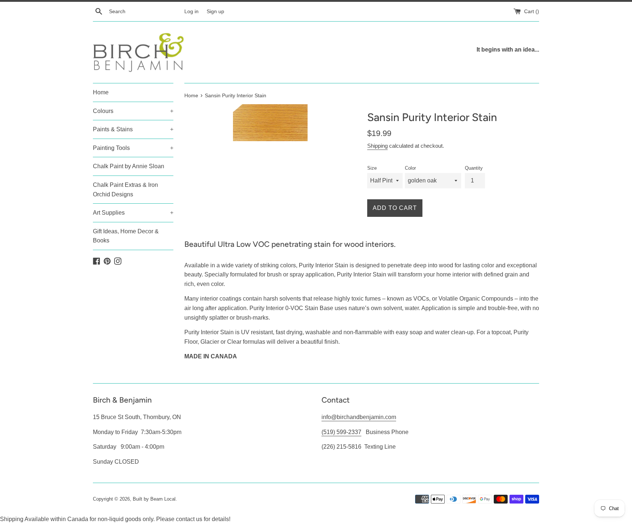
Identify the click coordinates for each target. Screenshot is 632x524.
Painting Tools (133, 148)
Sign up (215, 11)
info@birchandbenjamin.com (358, 417)
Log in (191, 11)
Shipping (377, 146)
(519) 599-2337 (341, 432)
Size (372, 168)
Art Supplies (133, 213)
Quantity (474, 168)
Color (410, 168)
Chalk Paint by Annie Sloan (128, 166)
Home (101, 92)
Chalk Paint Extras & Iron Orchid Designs (125, 189)
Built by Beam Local (154, 499)
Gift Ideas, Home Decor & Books (126, 236)
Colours (133, 111)
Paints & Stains (133, 129)
